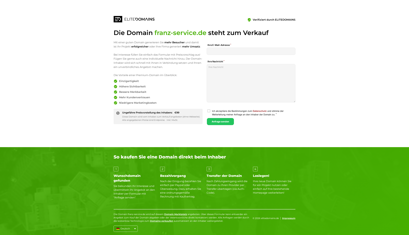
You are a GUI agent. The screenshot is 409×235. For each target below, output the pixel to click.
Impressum (288, 218)
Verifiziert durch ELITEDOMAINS (274, 19)
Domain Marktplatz (175, 214)
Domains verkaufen (161, 221)
